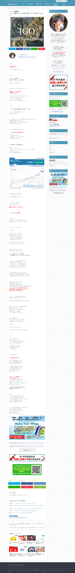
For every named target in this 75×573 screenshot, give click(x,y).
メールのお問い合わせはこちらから (57, 111)
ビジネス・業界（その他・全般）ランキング (56, 161)
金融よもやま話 (17, 500)
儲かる (20, 517)
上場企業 (11, 517)
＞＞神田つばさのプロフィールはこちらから (26, 56)
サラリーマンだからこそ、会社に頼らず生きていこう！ (56, 570)
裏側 (22, 517)
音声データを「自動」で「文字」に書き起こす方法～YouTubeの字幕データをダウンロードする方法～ (27, 527)
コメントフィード (52, 150)
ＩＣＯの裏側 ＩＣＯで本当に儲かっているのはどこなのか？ (24, 503)
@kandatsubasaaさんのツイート (55, 138)
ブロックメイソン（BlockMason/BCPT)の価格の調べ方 (23, 512)
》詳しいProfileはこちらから (58, 71)
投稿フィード (51, 149)
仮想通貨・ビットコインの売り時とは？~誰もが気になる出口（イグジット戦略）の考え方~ (29, 506)
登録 (50, 145)
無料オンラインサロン (39, 4)
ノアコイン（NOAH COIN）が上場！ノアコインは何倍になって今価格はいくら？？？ (29, 508)
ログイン (20, 495)
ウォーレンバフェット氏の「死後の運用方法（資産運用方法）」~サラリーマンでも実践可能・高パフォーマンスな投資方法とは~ (27, 524)
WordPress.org (52, 152)
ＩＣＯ (26, 517)
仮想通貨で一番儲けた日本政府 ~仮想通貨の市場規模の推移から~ (25, 510)
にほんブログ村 (52, 166)
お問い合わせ (63, 4)
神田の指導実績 (55, 4)
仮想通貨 (11, 500)
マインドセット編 (47, 4)
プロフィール (30, 4)
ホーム (22, 4)
